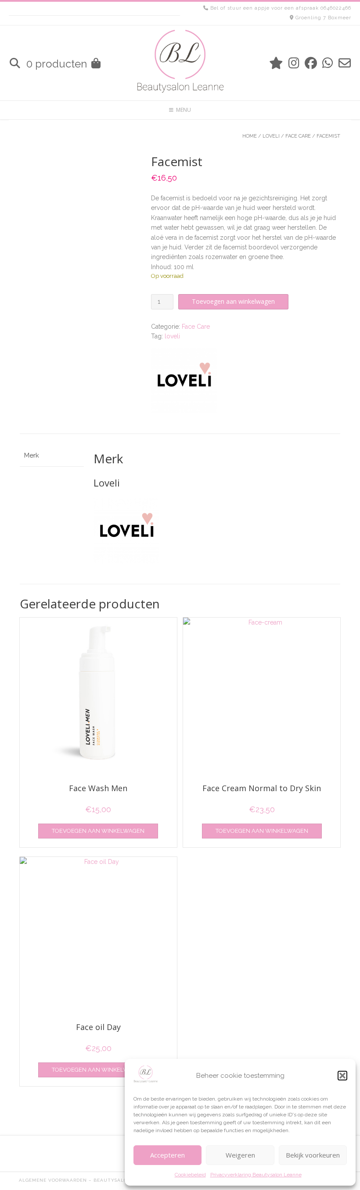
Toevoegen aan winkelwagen (233, 301)
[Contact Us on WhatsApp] (328, 63)
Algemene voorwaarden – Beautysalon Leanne (86, 1180)
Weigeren (240, 1155)
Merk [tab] (31, 455)
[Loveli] (184, 382)
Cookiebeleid (190, 1175)
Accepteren (167, 1155)
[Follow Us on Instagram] (294, 63)
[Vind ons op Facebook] (311, 63)
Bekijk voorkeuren (313, 1155)
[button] (342, 1075)
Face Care (298, 136)
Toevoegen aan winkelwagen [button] (98, 831)
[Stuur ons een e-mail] (344, 63)
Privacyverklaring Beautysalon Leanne (256, 1175)
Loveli (271, 136)
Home (249, 136)
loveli (172, 336)
